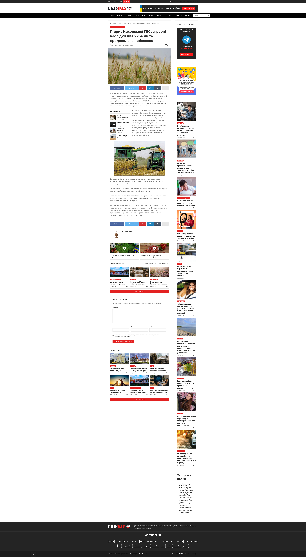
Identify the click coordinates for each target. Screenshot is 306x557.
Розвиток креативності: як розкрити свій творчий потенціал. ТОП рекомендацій (185, 168)
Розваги (180, 338)
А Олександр (127, 231)
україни (185, 546)
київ (119, 546)
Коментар (116, 307)
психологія (164, 541)
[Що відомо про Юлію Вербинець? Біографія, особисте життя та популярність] (186, 401)
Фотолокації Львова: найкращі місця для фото (138, 283)
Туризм (133, 366)
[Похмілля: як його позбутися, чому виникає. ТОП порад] (186, 186)
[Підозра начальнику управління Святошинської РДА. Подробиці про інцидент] (113, 124)
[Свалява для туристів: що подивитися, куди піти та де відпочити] (139, 358)
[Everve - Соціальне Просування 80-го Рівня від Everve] (186, 80)
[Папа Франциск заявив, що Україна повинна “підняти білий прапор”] (113, 117)
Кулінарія (180, 378)
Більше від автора (163, 263)
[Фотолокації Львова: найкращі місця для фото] (139, 272)
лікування (138, 546)
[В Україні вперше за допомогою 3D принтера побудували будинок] (113, 136)
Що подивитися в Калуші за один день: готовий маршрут (118, 283)
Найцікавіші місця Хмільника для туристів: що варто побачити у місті (117, 370)
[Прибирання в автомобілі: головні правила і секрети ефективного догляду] (186, 111)
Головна (113, 366)
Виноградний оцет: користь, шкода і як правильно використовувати (186, 384)
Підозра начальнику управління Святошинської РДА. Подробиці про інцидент (123, 123)
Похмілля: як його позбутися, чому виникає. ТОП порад (186, 203)
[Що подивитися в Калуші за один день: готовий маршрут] (119, 272)
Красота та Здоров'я (183, 198)
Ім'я (114, 327)
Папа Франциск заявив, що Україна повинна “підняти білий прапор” (123, 116)
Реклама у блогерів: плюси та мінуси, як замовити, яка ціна (186, 236)
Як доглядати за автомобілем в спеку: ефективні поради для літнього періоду (186, 458)
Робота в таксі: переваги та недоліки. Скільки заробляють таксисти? (185, 271)
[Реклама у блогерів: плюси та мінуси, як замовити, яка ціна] (186, 219)
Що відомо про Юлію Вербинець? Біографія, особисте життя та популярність (186, 420)
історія (146, 546)
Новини (114, 23)
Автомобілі (181, 301)
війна (142, 541)
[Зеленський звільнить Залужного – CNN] (113, 130)
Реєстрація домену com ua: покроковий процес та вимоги (159, 392)
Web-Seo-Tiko (143, 553)
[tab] (150, 263)
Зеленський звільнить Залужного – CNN (122, 129)
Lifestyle (133, 279)
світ (169, 546)
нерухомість (128, 546)
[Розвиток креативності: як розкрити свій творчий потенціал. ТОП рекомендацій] (186, 149)
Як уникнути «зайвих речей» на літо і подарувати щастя (118, 392)
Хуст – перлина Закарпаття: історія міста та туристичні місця (157, 283)
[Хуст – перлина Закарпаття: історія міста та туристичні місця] (159, 272)
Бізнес (179, 263)
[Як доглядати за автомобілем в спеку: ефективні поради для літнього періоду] (186, 439)
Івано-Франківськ (115, 279)
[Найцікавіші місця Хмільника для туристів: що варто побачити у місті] (119, 358)
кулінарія (194, 541)
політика (134, 541)
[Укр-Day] (120, 8)
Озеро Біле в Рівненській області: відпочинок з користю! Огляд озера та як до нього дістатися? (186, 347)
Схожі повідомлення (151, 263)
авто (172, 541)
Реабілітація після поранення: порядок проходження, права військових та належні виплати (158, 370)
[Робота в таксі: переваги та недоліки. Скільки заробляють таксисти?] (186, 252)
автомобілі (176, 546)
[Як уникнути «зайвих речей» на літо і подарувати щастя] (119, 380)
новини (111, 541)
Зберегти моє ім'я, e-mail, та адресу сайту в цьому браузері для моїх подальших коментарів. (137, 335)
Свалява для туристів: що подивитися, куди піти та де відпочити (138, 370)
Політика (121, 27)
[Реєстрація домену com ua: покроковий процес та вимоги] (159, 380)
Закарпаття (154, 279)
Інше (152, 366)
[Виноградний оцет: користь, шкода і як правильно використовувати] (186, 366)
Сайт (151, 327)
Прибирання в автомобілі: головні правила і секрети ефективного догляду (186, 130)
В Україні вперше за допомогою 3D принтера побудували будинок (123, 136)
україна (126, 541)
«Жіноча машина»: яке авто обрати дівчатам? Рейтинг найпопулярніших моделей (185, 308)
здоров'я (180, 541)
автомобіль (154, 546)
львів (163, 546)
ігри (187, 541)
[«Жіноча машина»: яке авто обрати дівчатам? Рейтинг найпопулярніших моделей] (186, 289)
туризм (119, 541)
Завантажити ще (139, 291)
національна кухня (152, 541)
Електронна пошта (137, 327)
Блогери (180, 413)
